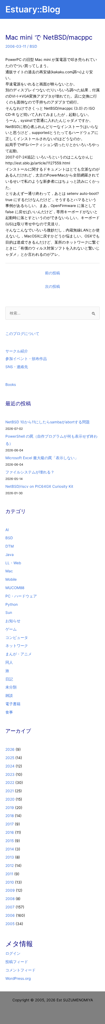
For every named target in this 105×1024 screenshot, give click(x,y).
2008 (10, 899)
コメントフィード (20, 970)
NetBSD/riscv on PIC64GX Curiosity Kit (39, 486)
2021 (9, 791)
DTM (9, 546)
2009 (10, 890)
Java (9, 554)
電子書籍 (12, 704)
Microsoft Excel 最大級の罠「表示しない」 (41, 458)
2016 (9, 832)
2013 (9, 857)
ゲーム (11, 629)
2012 (9, 865)
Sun (8, 612)
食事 (9, 712)
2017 (9, 824)
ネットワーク (16, 646)
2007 (10, 907)
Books (10, 384)
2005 (10, 924)
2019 (9, 807)
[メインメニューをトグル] (94, 9)
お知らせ (12, 621)
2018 (9, 816)
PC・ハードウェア (21, 596)
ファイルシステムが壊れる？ (29, 472)
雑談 (9, 695)
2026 (10, 749)
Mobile (11, 579)
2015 (9, 841)
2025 (9, 758)
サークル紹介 (16, 351)
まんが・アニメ (18, 654)
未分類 (11, 687)
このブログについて (22, 333)
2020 (10, 799)
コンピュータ (16, 637)
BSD (33, 46)
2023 (10, 774)
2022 (9, 782)
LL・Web (13, 563)
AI (7, 530)
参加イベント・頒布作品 (26, 359)
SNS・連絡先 (16, 367)
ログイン (12, 953)
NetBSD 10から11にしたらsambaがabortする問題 (47, 422)
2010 (9, 882)
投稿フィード (16, 962)
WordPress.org (18, 978)
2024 (10, 766)
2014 (9, 849)
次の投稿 (52, 286)
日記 (9, 679)
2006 (10, 915)
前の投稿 (52, 273)
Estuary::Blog (32, 9)
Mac (9, 571)
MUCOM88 (14, 588)
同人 (9, 662)
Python (11, 604)
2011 (9, 874)
